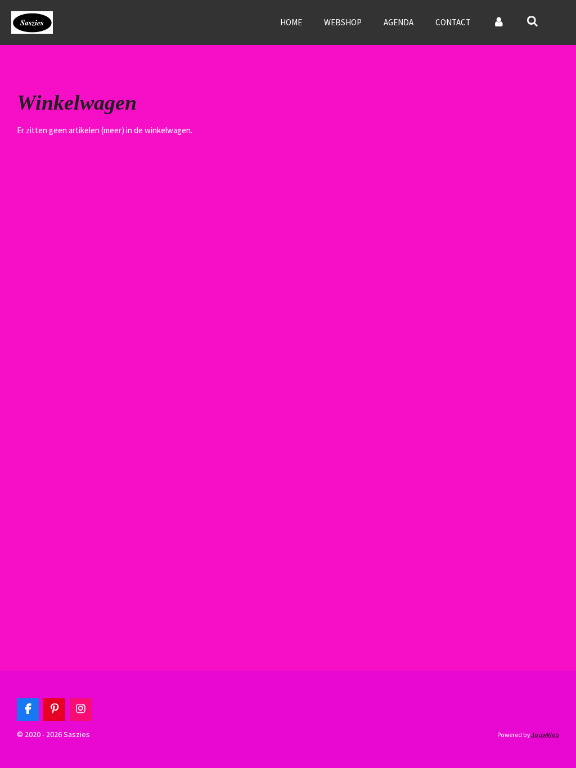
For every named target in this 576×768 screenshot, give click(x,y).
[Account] (498, 22)
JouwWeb (545, 735)
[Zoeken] (532, 21)
